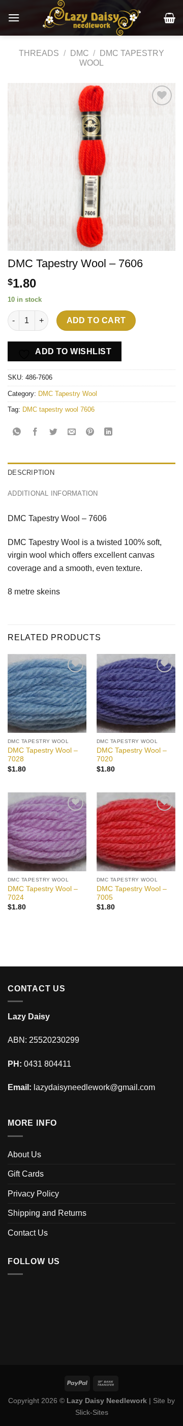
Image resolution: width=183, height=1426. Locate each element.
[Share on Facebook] (35, 432)
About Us (24, 1154)
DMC (79, 53)
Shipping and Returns (47, 1213)
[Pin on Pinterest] (90, 432)
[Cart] (169, 18)
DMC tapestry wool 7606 (58, 409)
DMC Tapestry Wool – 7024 (43, 893)
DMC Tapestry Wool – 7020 (132, 755)
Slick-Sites (91, 1412)
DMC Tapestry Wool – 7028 (43, 755)
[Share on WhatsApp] (17, 432)
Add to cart (96, 320)
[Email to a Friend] (72, 432)
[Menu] (14, 17)
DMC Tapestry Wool (67, 393)
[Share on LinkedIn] (108, 432)
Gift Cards (26, 1174)
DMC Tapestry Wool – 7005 (132, 893)
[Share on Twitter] (53, 432)
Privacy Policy (33, 1193)
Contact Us (28, 1233)
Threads (39, 53)
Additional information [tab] (53, 493)
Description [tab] (31, 472)
